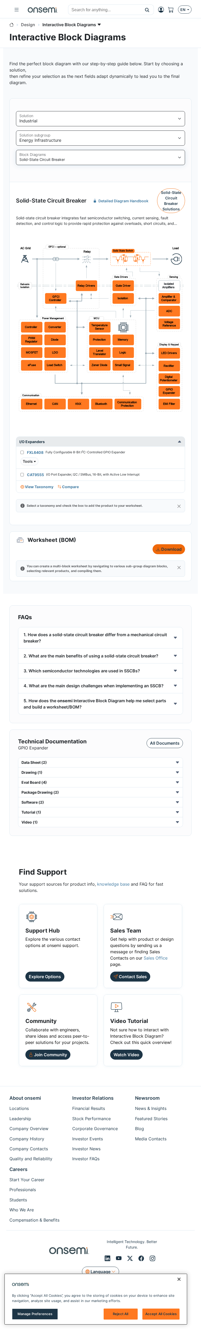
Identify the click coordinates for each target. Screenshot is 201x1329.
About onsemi (25, 1098)
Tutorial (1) (31, 812)
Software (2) (32, 802)
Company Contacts (28, 1148)
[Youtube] (119, 1258)
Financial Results (88, 1108)
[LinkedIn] (108, 1258)
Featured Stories (151, 1118)
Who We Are (21, 1209)
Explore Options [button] (45, 976)
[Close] (179, 506)
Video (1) (29, 822)
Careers (18, 1169)
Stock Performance (91, 1118)
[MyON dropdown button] (162, 9)
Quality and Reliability (30, 1158)
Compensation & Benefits (34, 1220)
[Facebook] (142, 1258)
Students (18, 1199)
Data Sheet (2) (34, 762)
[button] (147, 9)
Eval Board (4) (34, 782)
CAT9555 (35, 474)
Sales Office (156, 958)
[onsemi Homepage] (43, 9)
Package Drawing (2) (40, 792)
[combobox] (104, 10)
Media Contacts (150, 1138)
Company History (26, 1138)
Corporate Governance (95, 1128)
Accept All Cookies (161, 1314)
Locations (19, 1108)
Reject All (120, 1314)
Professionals (22, 1189)
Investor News (86, 1148)
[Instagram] (152, 1258)
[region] (95, 1299)
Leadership (20, 1118)
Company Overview (28, 1128)
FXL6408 (35, 452)
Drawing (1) (31, 772)
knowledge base (113, 884)
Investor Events (87, 1138)
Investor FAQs (85, 1158)
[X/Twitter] (130, 1258)
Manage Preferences (35, 1314)
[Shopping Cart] (173, 9)
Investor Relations (93, 1098)
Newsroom (147, 1098)
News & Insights (150, 1108)
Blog (139, 1128)
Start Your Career (26, 1179)
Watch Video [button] (126, 1054)
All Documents (165, 743)
